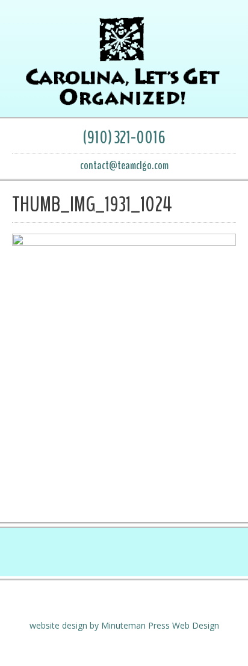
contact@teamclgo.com (124, 165)
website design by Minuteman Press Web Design (124, 625)
